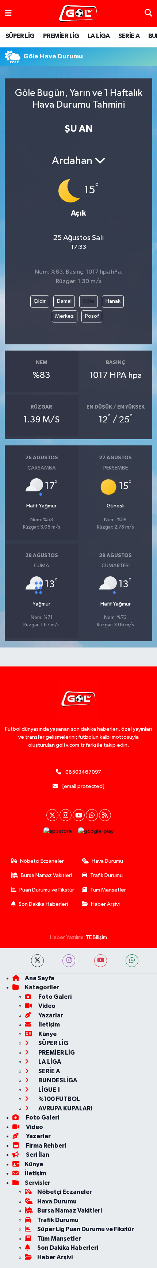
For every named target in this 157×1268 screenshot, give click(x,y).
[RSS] (105, 815)
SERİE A (128, 36)
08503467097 (83, 772)
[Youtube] (79, 815)
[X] (52, 815)
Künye (47, 1034)
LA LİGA (99, 36)
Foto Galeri (54, 997)
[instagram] (68, 960)
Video (46, 1006)
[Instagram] (66, 815)
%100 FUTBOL (58, 1099)
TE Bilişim (96, 937)
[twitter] (37, 960)
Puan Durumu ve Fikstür (46, 890)
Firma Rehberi (45, 1146)
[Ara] (148, 13)
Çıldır (40, 301)
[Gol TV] (78, 13)
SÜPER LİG (20, 36)
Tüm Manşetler (108, 890)
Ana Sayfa (39, 978)
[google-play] (96, 833)
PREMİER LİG (61, 36)
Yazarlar (50, 1015)
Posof (92, 316)
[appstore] (58, 833)
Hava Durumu (107, 861)
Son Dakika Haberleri (43, 904)
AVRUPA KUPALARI (64, 1108)
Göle (88, 301)
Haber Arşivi (105, 904)
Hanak (113, 301)
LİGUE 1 (48, 1090)
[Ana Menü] (8, 13)
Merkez (64, 316)
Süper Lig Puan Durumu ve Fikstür (85, 1229)
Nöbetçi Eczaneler (42, 861)
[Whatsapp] (92, 815)
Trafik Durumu (106, 875)
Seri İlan (37, 1155)
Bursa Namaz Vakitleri (46, 875)
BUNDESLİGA (57, 1080)
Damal (64, 301)
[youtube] (100, 960)
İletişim (48, 1024)
